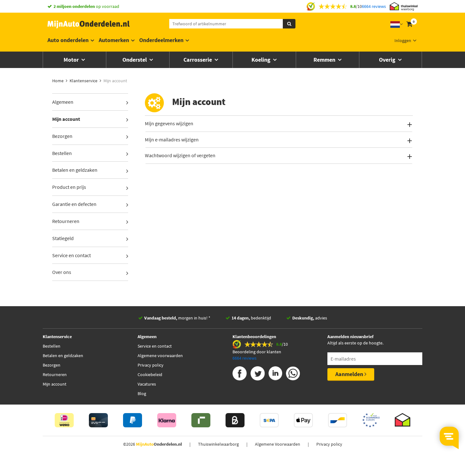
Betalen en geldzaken (74, 170)
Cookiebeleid (150, 374)
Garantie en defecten (74, 204)
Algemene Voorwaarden (277, 444)
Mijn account (66, 119)
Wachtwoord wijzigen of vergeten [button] (180, 155)
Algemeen (62, 102)
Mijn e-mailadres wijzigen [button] (172, 139)
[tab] (279, 124)
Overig (388, 59)
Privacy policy (151, 365)
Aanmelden (349, 374)
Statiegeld (63, 238)
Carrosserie (198, 59)
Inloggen (402, 40)
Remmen (325, 59)
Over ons (61, 272)
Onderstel (135, 59)
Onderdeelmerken (161, 40)
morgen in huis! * (177, 318)
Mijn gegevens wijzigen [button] (169, 123)
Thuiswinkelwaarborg (218, 444)
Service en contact (71, 255)
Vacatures (147, 384)
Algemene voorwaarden (160, 355)
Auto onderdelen (68, 40)
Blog (142, 393)
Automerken (114, 40)
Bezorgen (62, 136)
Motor (72, 59)
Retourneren (65, 221)
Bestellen (62, 153)
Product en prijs (69, 187)
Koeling (261, 59)
